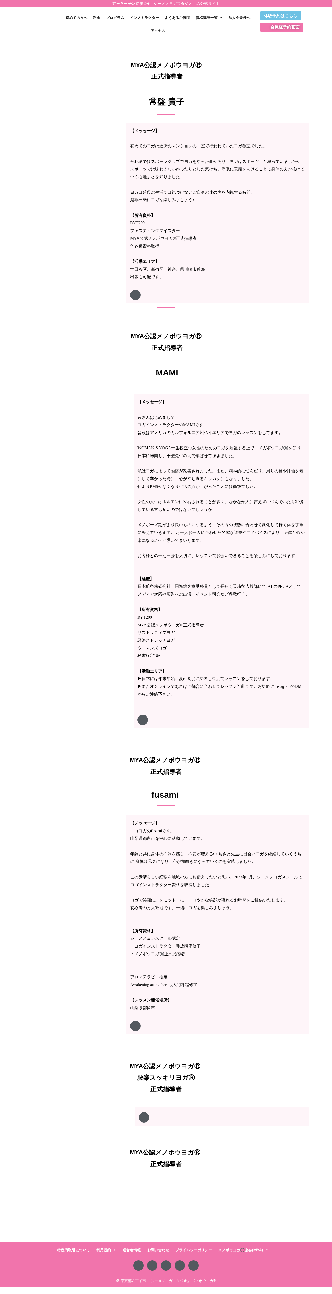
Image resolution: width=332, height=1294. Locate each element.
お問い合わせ (158, 1250)
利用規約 (103, 1250)
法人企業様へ (239, 17)
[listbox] (217, 204)
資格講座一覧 (207, 17)
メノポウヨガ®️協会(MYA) (240, 1250)
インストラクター (144, 17)
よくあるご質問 (177, 17)
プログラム (115, 17)
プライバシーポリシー (194, 1250)
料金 (96, 17)
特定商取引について (73, 1250)
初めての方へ (76, 17)
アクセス (158, 30)
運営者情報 (132, 1250)
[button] (217, 169)
